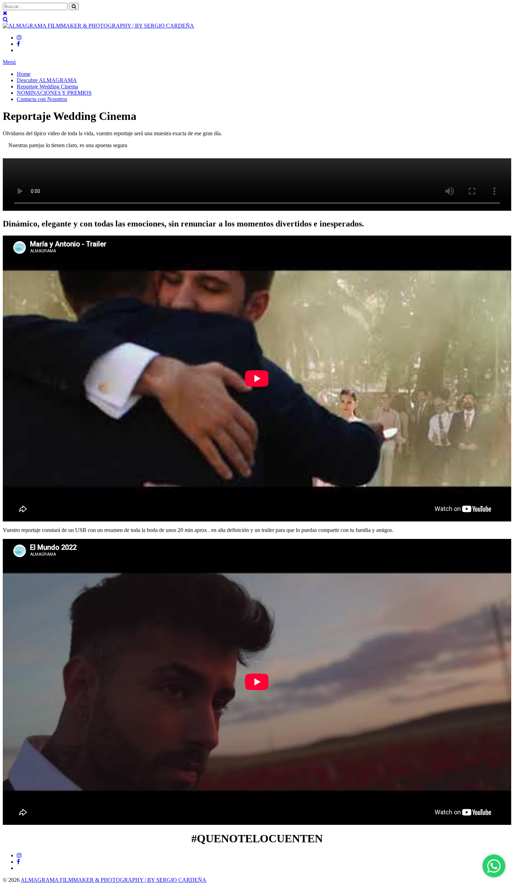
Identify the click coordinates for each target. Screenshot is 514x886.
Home (23, 74)
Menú (9, 62)
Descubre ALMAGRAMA (47, 80)
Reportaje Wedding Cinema (47, 86)
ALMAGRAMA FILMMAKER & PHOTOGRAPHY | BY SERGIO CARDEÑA (113, 880)
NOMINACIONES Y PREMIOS (54, 93)
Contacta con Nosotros (42, 99)
